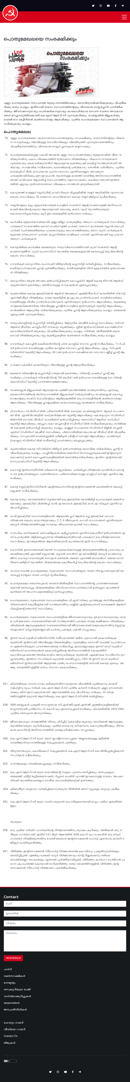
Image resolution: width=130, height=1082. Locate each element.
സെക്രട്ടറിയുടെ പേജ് (17, 989)
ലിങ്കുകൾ (9, 1043)
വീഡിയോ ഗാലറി (14, 1029)
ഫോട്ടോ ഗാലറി (13, 1022)
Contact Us (10, 1036)
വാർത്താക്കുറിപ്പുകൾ (17, 996)
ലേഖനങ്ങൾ (12, 1003)
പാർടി (8, 969)
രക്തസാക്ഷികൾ (14, 976)
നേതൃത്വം (10, 983)
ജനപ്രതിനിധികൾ (15, 1009)
